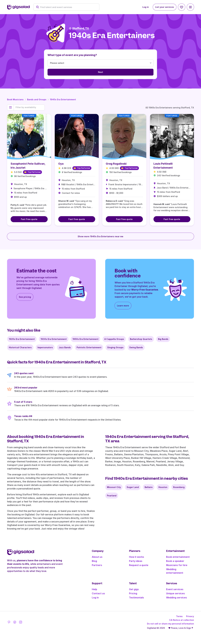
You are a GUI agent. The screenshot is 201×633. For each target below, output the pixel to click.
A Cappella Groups (114, 339)
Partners (97, 565)
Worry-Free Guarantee (144, 289)
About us (97, 556)
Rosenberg (179, 487)
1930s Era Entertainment (54, 339)
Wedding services (176, 597)
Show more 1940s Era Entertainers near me (100, 236)
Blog (94, 561)
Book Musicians (15, 99)
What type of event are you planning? (72, 55)
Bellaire (149, 487)
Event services (174, 589)
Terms (179, 616)
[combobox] (68, 7)
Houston (162, 487)
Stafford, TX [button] (80, 28)
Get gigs (134, 589)
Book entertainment (178, 556)
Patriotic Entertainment (89, 347)
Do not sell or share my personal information (170, 623)
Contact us (98, 593)
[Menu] (190, 7)
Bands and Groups (36, 99)
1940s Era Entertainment (63, 99)
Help (94, 589)
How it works (136, 556)
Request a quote (138, 565)
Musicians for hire (176, 565)
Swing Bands (136, 347)
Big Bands (163, 339)
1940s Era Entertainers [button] (112, 35)
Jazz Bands (65, 347)
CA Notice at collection (181, 620)
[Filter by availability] (29, 107)
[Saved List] (181, 7)
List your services (164, 7)
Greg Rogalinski (116, 163)
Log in (145, 7)
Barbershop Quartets (141, 339)
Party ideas (135, 561)
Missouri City (114, 487)
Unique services (175, 593)
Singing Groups (115, 347)
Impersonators (45, 347)
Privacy (190, 616)
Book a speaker (175, 561)
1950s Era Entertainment (85, 339)
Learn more (123, 305)
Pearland (111, 495)
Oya (61, 163)
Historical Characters (20, 347)
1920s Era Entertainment (22, 339)
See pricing (25, 297)
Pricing (133, 593)
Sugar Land (133, 487)
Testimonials (136, 597)
